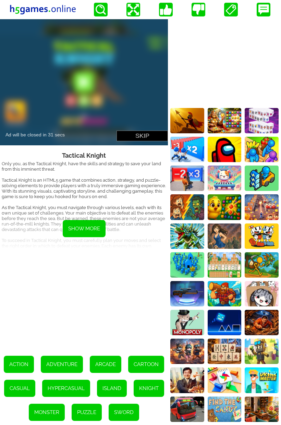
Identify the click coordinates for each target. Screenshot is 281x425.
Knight (149, 388)
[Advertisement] (84, 297)
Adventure (61, 364)
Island (111, 388)
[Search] (101, 9)
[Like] (166, 9)
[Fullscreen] (133, 9)
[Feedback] (263, 9)
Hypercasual (66, 388)
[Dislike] (198, 9)
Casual (20, 388)
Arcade (105, 364)
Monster (46, 412)
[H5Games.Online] (43, 9)
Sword (124, 412)
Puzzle (86, 412)
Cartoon (146, 364)
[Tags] (231, 9)
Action (18, 364)
